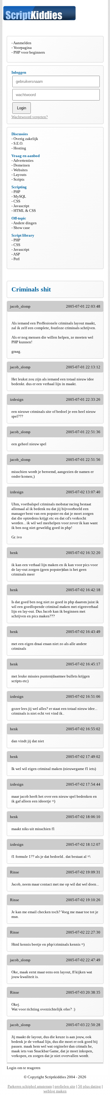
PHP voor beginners (29, 52)
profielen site (65, 1086)
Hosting (19, 148)
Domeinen (21, 165)
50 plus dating (89, 1086)
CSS (16, 201)
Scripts (18, 179)
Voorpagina (22, 47)
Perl (16, 259)
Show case (21, 227)
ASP (16, 254)
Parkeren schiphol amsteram (30, 1086)
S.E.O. (18, 143)
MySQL (19, 196)
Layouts (19, 174)
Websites (20, 170)
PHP (16, 191)
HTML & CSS (24, 210)
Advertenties (23, 160)
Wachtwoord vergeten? (29, 117)
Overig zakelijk (25, 138)
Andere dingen (25, 223)
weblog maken (55, 1091)
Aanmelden (22, 43)
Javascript (21, 206)
